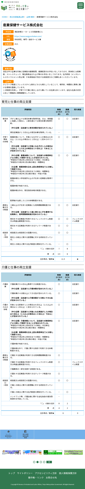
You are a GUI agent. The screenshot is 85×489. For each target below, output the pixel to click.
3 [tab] (41, 462)
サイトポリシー (25, 473)
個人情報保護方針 (68, 473)
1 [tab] (34, 462)
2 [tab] (37, 462)
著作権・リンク (36, 477)
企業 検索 (30, 17)
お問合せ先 (51, 477)
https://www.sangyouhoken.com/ (28, 36)
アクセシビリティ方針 (46, 473)
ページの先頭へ (81, 485)
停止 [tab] (49, 462)
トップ (11, 473)
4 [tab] (44, 462)
